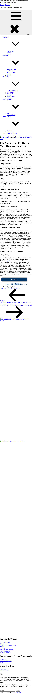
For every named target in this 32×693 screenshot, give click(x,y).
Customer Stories (11, 115)
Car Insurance (10, 92)
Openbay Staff (6, 137)
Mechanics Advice (11, 72)
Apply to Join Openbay (6, 661)
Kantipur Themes (16, 692)
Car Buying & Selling (12, 90)
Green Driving (10, 132)
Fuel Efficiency (11, 96)
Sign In (8, 54)
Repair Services (11, 71)
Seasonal (9, 73)
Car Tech (9, 130)
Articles (2, 646)
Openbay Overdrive (5, 5)
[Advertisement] (10, 574)
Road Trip (9, 98)
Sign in (2, 643)
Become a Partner (4, 670)
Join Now (9, 52)
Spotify (9, 261)
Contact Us (3, 669)
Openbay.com (10, 51)
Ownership (3, 288)
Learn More (3, 659)
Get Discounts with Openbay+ (8, 645)
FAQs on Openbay (5, 651)
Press (8, 113)
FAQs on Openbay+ (5, 652)
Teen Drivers (10, 93)
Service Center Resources (10, 133)
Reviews (2, 648)
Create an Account (5, 642)
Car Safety (9, 95)
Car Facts (9, 75)
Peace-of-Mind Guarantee (6, 649)
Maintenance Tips (11, 69)
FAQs (1, 662)
